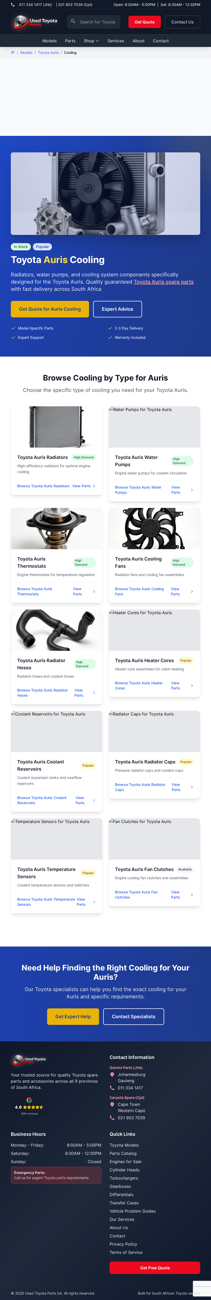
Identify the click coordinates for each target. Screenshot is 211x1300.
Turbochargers (124, 1178)
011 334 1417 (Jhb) (35, 4)
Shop (89, 40)
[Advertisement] (105, 97)
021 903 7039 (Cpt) (75, 4)
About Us (119, 1227)
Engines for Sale (125, 1161)
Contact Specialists (133, 1016)
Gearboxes (120, 1186)
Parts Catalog (123, 1153)
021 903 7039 (131, 1117)
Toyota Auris (48, 52)
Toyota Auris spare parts (164, 282)
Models (49, 40)
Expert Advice (117, 309)
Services (116, 40)
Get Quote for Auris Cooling (50, 309)
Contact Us (182, 21)
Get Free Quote (155, 1267)
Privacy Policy (123, 1244)
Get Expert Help (73, 1016)
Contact (161, 40)
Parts (70, 40)
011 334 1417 (130, 1087)
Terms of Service (126, 1252)
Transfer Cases (124, 1202)
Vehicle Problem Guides (133, 1211)
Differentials (121, 1194)
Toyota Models (124, 1145)
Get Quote (145, 21)
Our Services (122, 1219)
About (139, 40)
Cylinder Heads (124, 1169)
